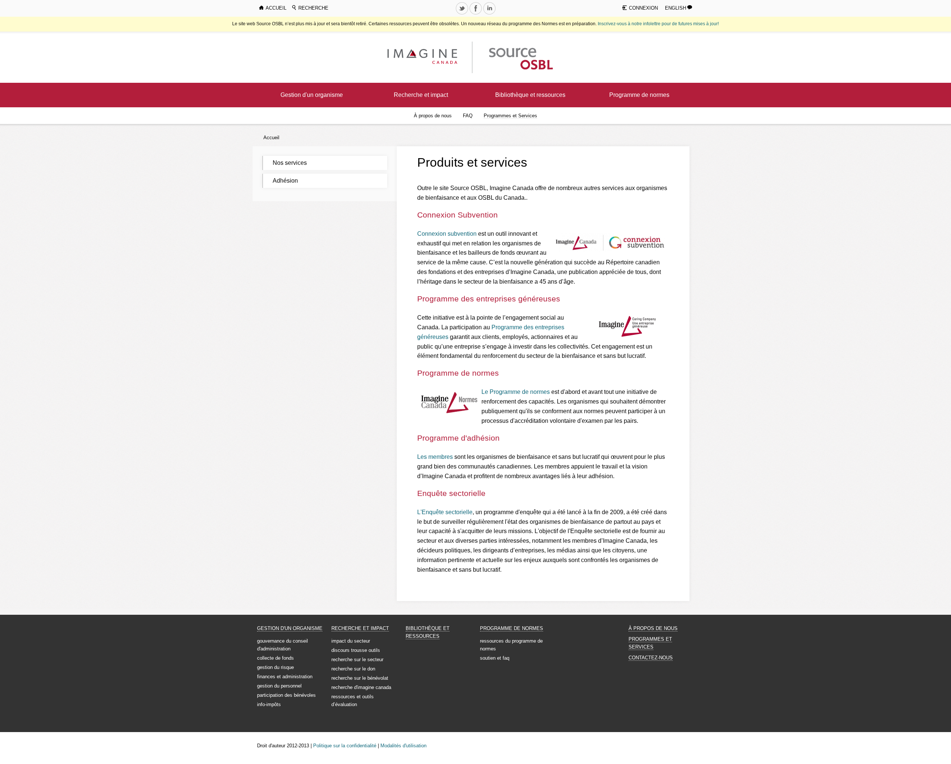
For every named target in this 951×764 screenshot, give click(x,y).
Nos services (290, 163)
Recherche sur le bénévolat (359, 678)
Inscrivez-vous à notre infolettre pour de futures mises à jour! (658, 23)
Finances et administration (284, 676)
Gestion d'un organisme (311, 95)
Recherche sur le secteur (357, 659)
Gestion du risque (275, 667)
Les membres (435, 457)
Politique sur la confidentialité (344, 745)
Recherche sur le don (353, 669)
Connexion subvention (447, 234)
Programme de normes (639, 95)
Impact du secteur (350, 641)
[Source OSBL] (520, 57)
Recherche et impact (421, 95)
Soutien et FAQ (494, 658)
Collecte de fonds (275, 658)
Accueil (271, 137)
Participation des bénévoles (286, 695)
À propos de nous (433, 115)
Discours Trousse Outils (355, 650)
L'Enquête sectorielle (445, 512)
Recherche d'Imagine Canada (361, 687)
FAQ (468, 115)
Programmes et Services (510, 115)
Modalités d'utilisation (403, 745)
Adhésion (285, 180)
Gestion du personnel (279, 686)
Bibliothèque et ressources (530, 95)
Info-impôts (269, 704)
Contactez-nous (651, 657)
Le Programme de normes (515, 392)
